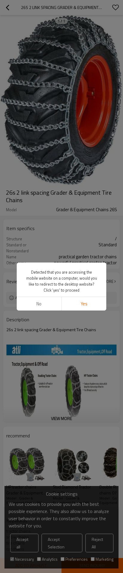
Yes (84, 303)
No (38, 303)
